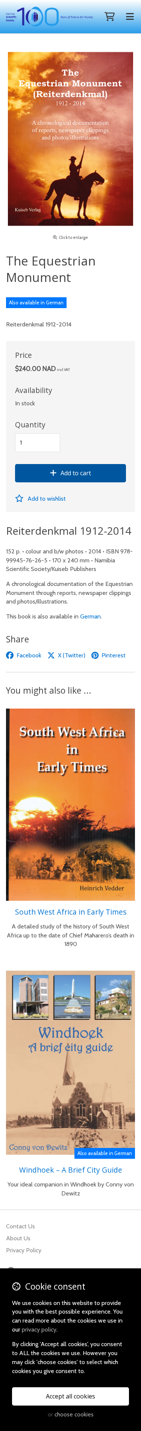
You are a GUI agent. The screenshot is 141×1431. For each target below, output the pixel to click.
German (90, 616)
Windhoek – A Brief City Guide (70, 1170)
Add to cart (76, 473)
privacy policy (39, 1329)
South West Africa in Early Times (70, 912)
